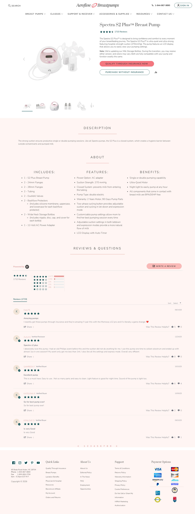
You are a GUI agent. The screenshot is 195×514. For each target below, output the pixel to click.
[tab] (20, 300)
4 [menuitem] (94, 446)
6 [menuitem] (100, 446)
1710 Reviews (121, 31)
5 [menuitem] (97, 446)
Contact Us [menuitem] (164, 14)
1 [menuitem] (84, 446)
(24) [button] (49, 282)
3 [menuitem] (91, 446)
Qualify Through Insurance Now (126, 63)
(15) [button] (49, 284)
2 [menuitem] (87, 446)
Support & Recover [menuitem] (80, 14)
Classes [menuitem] (55, 14)
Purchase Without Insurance (124, 72)
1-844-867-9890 (162, 5)
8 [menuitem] (107, 446)
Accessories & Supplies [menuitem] (114, 14)
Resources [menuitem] (143, 14)
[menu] (97, 14)
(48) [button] (49, 287)
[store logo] (97, 5)
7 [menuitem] (104, 446)
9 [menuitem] (110, 446)
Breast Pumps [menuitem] (34, 14)
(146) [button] (50, 279)
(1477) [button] (50, 276)
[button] (24, 59)
